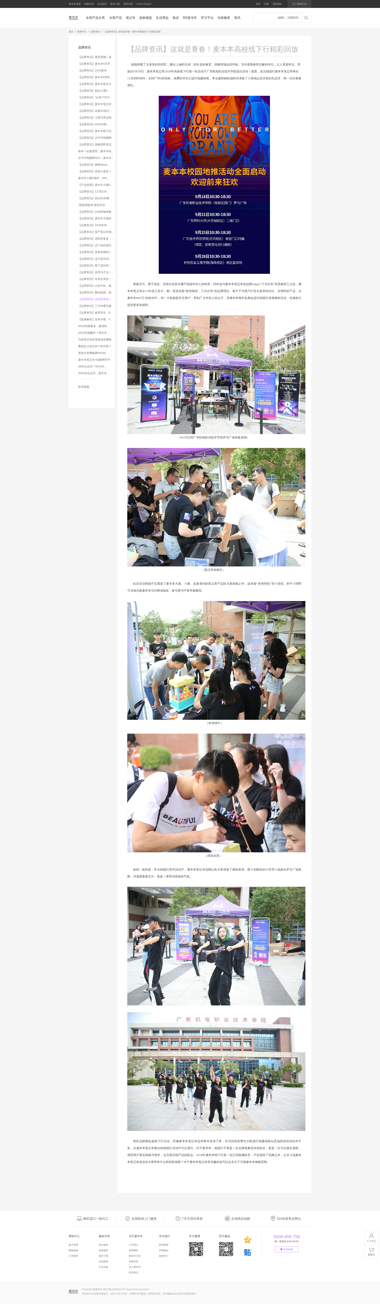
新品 (176, 17)
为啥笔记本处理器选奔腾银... (96, 339)
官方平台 (207, 17)
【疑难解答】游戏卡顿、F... (95, 319)
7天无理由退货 (192, 1218)
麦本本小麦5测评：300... (93, 178)
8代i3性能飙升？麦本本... (93, 332)
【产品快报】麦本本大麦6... (95, 184)
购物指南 (73, 1250)
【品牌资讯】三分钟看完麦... (96, 305)
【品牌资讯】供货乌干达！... (96, 272)
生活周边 (162, 17)
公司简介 (133, 1244)
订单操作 (73, 1256)
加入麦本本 (135, 1267)
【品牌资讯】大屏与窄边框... (96, 117)
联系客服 (83, 386)
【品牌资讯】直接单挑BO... (95, 252)
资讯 (237, 17)
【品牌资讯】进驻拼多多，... (96, 238)
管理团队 (133, 1250)
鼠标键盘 (145, 17)
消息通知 (277, 4)
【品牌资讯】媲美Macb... (94, 164)
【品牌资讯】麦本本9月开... (95, 63)
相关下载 (103, 1256)
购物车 (302, 4)
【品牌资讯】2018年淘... (93, 225)
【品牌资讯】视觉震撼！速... (96, 57)
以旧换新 (103, 1261)
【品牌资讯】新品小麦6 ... (94, 90)
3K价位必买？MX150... (92, 366)
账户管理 (73, 1244)
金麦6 (281, 17)
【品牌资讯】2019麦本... (93, 70)
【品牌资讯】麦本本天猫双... (96, 218)
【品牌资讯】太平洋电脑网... (96, 137)
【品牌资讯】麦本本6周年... (95, 77)
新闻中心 (82, 31)
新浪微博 (163, 1244)
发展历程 (133, 1261)
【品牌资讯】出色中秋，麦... (96, 285)
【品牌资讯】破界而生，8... (95, 312)
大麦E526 (293, 17)
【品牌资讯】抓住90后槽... (94, 198)
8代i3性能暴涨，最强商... (93, 326)
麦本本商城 (75, 4)
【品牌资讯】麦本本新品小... (96, 83)
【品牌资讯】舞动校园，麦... (96, 292)
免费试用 (89, 4)
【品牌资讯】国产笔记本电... (96, 231)
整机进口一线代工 (95, 1218)
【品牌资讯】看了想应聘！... (96, 265)
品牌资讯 (95, 31)
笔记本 (130, 17)
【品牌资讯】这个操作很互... (96, 245)
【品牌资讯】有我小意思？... (96, 171)
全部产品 (115, 17)
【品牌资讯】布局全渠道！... (96, 279)
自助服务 (224, 17)
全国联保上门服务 (144, 1218)
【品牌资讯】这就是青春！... (96, 299)
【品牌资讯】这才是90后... (94, 258)
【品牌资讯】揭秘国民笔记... (96, 144)
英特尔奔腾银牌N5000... (93, 353)
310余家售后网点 (289, 1218)
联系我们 (133, 1272)
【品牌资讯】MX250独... (93, 124)
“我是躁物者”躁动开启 (91, 205)
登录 (258, 4)
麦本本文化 (135, 1256)
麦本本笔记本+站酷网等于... (95, 359)
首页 (71, 31)
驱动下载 (115, 4)
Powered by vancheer (137, 1289)
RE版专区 (190, 17)
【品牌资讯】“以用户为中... (95, 97)
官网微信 (163, 1250)
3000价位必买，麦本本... (93, 373)
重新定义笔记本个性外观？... (96, 346)
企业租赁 (102, 4)
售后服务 (103, 1244)
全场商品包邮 (240, 1218)
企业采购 (103, 1267)
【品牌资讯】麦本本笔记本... (96, 104)
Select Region (144, 4)
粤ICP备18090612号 (114, 1289)
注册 (266, 4)
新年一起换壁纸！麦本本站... (96, 151)
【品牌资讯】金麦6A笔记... (95, 110)
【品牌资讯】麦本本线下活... (96, 131)
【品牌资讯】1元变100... (93, 191)
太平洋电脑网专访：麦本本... (96, 157)
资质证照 (128, 4)
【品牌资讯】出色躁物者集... (96, 211)
